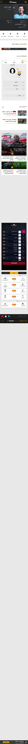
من (23, 85)
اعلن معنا (3, 320)
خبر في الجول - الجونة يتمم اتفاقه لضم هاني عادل (9, 112)
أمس (22, 273)
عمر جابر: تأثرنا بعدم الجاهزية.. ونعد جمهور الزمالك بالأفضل (21, 172)
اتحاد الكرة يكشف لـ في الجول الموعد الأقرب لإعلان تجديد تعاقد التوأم (15, 145)
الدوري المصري (8, 115)
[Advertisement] (14, 199)
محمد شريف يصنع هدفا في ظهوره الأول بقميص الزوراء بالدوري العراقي (8, 172)
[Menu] (26, 2)
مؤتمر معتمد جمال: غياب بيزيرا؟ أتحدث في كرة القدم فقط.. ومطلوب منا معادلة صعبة (20, 158)
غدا (5, 273)
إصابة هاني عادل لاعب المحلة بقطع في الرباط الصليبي (9, 120)
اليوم (14, 273)
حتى (23, 89)
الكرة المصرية (8, 123)
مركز (23, 82)
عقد (23, 95)
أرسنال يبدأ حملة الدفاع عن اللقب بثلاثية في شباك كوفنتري (7, 158)
